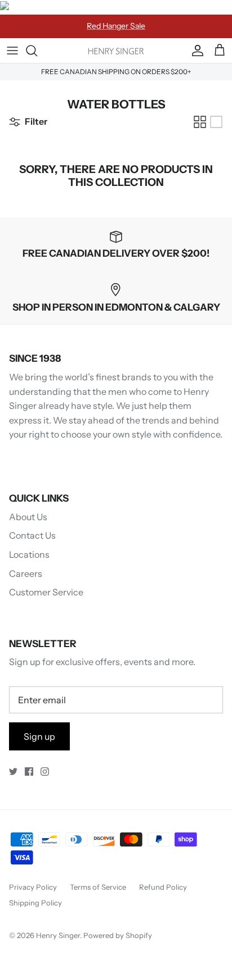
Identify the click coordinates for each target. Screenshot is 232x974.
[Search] (37, 50)
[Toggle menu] (12, 50)
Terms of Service (98, 886)
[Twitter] (13, 771)
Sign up (39, 736)
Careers (25, 573)
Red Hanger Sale (116, 26)
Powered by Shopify (117, 935)
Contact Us (32, 535)
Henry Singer (58, 935)
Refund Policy (163, 886)
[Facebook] (29, 771)
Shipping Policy (35, 902)
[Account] (194, 50)
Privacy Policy (33, 886)
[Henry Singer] (116, 50)
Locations (29, 554)
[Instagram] (45, 771)
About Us (28, 516)
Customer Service (46, 592)
